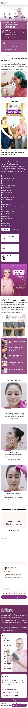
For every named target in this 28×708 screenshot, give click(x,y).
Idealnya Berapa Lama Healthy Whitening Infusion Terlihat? (16, 363)
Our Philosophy (7, 645)
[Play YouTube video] (12, 84)
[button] (3, 593)
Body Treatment (7, 663)
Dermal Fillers (14, 452)
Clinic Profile (7, 640)
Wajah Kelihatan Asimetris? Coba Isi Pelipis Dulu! (12, 100)
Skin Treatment (7, 490)
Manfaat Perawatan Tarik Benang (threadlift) (15, 356)
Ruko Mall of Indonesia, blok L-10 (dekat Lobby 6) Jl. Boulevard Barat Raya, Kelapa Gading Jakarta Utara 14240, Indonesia (13, 682)
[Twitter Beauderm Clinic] (17, 695)
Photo (5, 656)
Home (5, 638)
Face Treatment (7, 408)
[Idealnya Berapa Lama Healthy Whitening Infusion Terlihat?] (4, 363)
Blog (5, 647)
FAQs (5, 658)
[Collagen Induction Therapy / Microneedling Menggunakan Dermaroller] (4, 349)
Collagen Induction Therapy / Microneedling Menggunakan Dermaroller (16, 349)
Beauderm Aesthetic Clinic (7, 705)
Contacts (6, 661)
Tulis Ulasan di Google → (14, 597)
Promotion (6, 651)
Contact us (15, 229)
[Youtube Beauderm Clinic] (19, 695)
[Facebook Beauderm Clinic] (12, 695)
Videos (5, 653)
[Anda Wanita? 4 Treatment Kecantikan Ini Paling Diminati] (4, 370)
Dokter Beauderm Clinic (7, 97)
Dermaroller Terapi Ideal (14, 493)
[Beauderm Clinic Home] (5, 2)
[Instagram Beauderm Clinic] (15, 695)
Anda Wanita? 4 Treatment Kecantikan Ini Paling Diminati (16, 370)
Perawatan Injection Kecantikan (14, 411)
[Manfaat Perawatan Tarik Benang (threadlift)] (4, 356)
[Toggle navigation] (26, 2)
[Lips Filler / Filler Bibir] (14, 326)
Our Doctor (6, 643)
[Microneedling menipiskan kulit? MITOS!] (4, 341)
